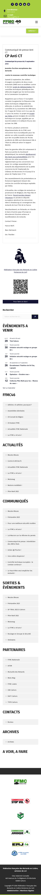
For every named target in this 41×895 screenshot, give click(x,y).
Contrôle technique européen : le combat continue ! (20, 563)
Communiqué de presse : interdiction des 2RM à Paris (21, 542)
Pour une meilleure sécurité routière (22, 523)
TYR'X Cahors (12, 702)
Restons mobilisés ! (15, 485)
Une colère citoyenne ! (16, 556)
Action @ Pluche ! (14, 550)
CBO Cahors (12, 690)
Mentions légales (27, 891)
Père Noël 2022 (13, 491)
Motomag (11, 479)
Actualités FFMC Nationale (18, 429)
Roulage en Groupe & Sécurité (19, 634)
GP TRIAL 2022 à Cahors (16, 610)
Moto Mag (11, 678)
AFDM (10, 666)
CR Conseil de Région (15, 417)
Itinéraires (11, 640)
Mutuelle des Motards (16, 672)
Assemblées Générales (16, 411)
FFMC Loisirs (12, 684)
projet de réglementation (22, 87)
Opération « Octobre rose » (20, 374)
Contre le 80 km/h (15, 461)
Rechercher (8, 310)
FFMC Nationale (14, 660)
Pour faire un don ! (20, 302)
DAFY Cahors (12, 696)
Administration (13, 891)
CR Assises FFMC (14, 423)
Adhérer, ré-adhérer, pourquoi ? (20, 405)
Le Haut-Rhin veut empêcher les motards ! (20, 572)
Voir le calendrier (9, 388)
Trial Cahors (14, 341)
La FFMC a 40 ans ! (15, 435)
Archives (11, 742)
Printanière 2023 (14, 517)
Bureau (10, 722)
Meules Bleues (13, 455)
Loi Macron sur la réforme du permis (21, 535)
